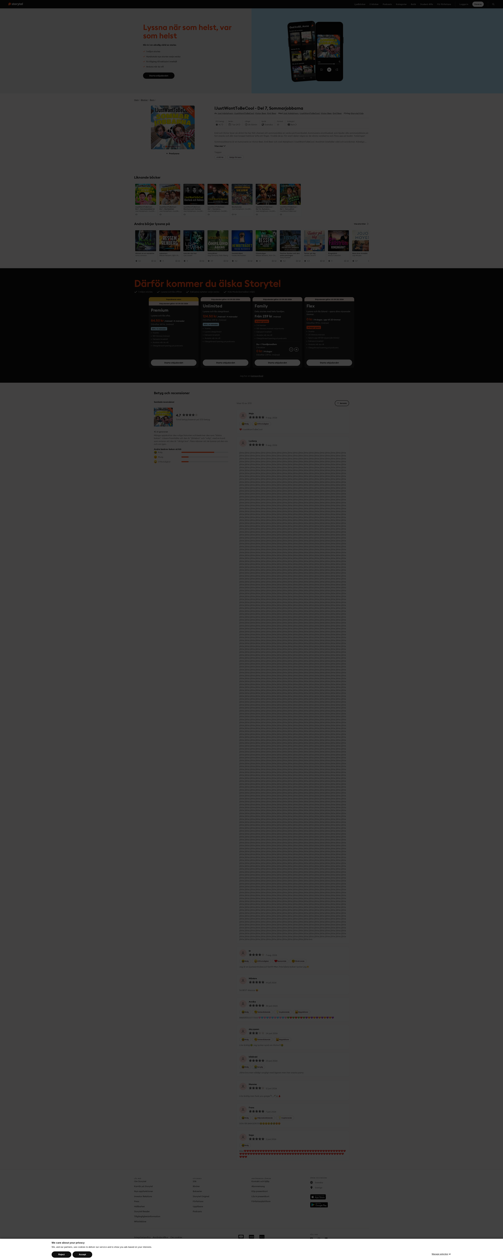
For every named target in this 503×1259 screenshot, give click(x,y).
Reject (61, 1254)
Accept (82, 1254)
